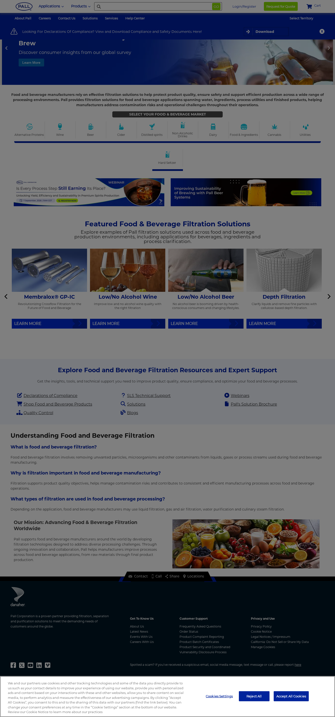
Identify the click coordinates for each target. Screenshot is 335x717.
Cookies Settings (219, 696)
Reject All (254, 696)
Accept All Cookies (291, 696)
